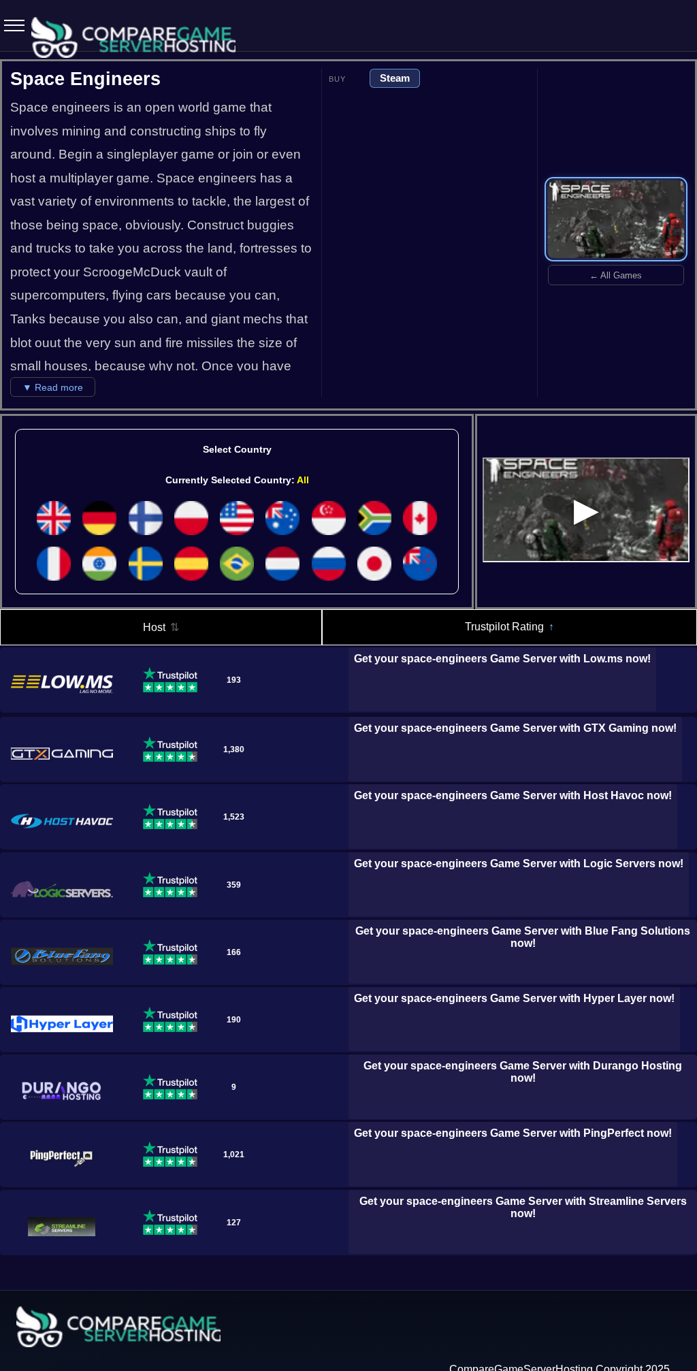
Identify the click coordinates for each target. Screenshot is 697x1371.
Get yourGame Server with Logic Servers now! (518, 863)
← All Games (615, 275)
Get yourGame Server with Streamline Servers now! (523, 1207)
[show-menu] (10, 26)
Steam (395, 78)
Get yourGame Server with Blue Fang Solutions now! (522, 937)
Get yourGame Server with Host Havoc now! (513, 795)
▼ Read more (52, 387)
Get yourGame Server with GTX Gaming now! (515, 728)
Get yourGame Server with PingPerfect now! (513, 1133)
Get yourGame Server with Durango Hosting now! (522, 1072)
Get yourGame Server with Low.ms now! (502, 658)
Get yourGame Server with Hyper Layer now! (514, 998)
